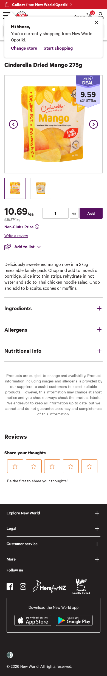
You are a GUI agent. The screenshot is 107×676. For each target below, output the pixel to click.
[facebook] (10, 586)
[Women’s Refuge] (10, 655)
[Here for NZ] (49, 586)
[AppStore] (32, 620)
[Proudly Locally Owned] (81, 586)
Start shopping (58, 48)
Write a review (16, 235)
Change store (24, 48)
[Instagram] (23, 586)
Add (91, 213)
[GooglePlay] (74, 620)
